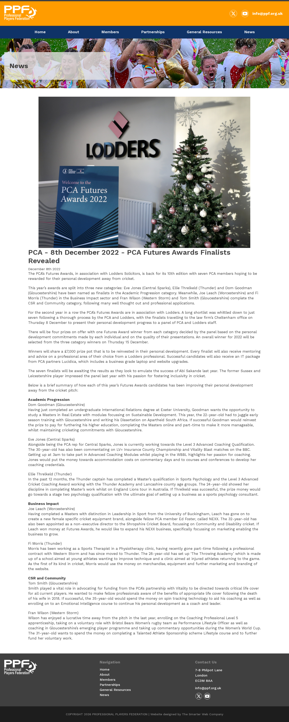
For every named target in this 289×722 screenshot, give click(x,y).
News (249, 32)
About (73, 32)
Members (110, 32)
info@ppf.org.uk (267, 13)
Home (40, 32)
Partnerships (153, 32)
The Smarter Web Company (202, 714)
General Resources (204, 32)
